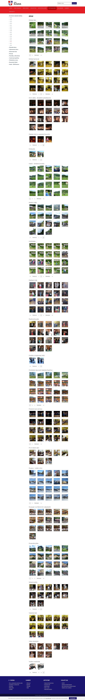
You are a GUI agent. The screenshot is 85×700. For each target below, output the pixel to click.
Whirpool (28, 683)
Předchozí (35, 94)
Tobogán (28, 686)
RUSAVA (17, 3)
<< (30, 94)
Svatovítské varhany (48, 689)
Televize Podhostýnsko (49, 683)
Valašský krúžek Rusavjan (67, 684)
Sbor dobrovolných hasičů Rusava (69, 686)
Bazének (28, 684)
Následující (36, 55)
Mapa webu (11, 687)
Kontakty (11, 689)
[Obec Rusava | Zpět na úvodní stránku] (10, 3)
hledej (74, 3)
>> (41, 55)
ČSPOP (63, 683)
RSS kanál (11, 686)
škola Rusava (46, 686)
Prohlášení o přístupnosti (14, 684)
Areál (28, 687)
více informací (48, 698)
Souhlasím (72, 698)
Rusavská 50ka (47, 684)
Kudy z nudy (46, 687)
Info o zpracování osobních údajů (16, 683)
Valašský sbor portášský (67, 687)
